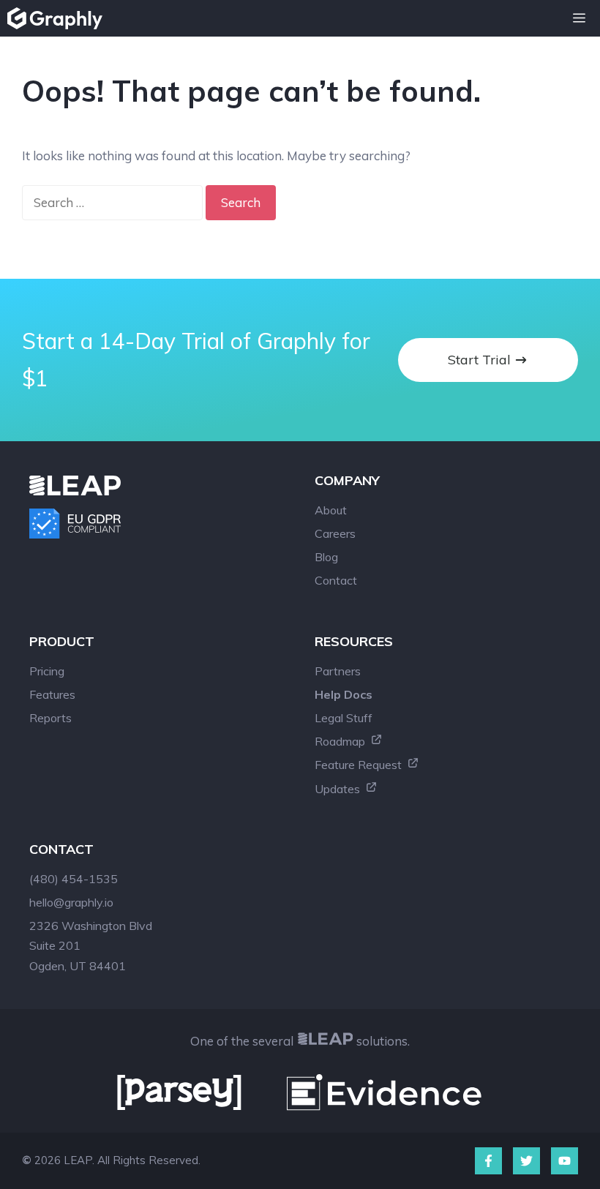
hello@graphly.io (71, 902)
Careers (335, 533)
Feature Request (360, 764)
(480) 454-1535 (73, 878)
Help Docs (343, 694)
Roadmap (341, 741)
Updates (339, 788)
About (331, 510)
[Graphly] (58, 18)
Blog (326, 557)
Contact (336, 580)
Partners (338, 671)
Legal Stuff (343, 717)
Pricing (46, 671)
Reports (50, 717)
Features (52, 694)
